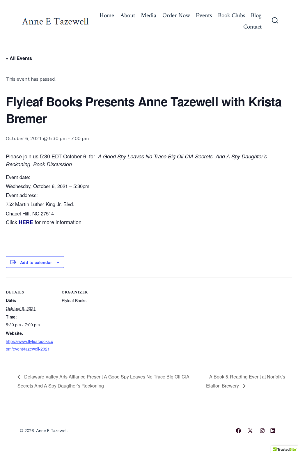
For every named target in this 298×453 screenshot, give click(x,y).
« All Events (19, 58)
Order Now (176, 15)
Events (204, 15)
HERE (26, 222)
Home (107, 15)
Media (148, 15)
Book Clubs (231, 15)
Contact (252, 27)
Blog (256, 15)
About (127, 15)
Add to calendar (36, 262)
